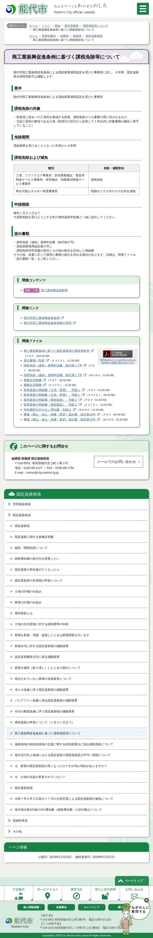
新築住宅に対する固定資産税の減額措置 (41, 646)
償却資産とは (24, 613)
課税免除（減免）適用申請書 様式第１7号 (53, 365)
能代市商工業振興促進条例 (42, 318)
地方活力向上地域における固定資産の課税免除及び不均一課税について (62, 755)
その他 (17, 831)
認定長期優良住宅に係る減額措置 (37, 656)
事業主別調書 (33, 380)
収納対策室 (20, 820)
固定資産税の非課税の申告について (39, 580)
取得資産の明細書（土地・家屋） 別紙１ (52, 390)
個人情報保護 (31, 907)
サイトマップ (91, 907)
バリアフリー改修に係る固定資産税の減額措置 (46, 700)
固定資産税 (22, 525)
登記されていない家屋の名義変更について (43, 678)
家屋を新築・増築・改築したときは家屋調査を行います (52, 635)
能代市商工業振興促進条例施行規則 (47, 323)
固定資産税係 (28, 494)
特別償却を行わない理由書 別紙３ (47, 409)
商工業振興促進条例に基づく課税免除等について (47, 733)
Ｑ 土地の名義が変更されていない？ (40, 777)
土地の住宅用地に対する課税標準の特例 (41, 624)
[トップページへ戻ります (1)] (27, 9)
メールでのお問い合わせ (116, 462)
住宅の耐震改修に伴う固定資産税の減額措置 (44, 711)
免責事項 (61, 907)
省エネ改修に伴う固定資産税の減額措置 (41, 689)
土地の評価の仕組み (28, 591)
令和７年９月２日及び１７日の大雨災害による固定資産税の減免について (64, 798)
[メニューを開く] (143, 9)
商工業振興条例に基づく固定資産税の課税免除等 (56, 350)
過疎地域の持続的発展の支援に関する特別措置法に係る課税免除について (64, 744)
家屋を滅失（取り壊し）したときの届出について (47, 667)
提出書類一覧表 (34, 360)
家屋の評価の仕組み (28, 602)
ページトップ (134, 880)
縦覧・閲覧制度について (31, 547)
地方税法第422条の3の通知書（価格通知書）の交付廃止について (58, 809)
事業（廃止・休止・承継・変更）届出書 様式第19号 (60, 414)
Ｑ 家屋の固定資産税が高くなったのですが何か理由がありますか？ (61, 766)
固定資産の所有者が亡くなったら (37, 569)
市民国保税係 (22, 504)
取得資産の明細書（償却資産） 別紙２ (50, 399)
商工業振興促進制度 (54, 290)
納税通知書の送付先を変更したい (37, 558)
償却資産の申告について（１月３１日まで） (44, 722)
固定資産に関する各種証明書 (34, 536)
